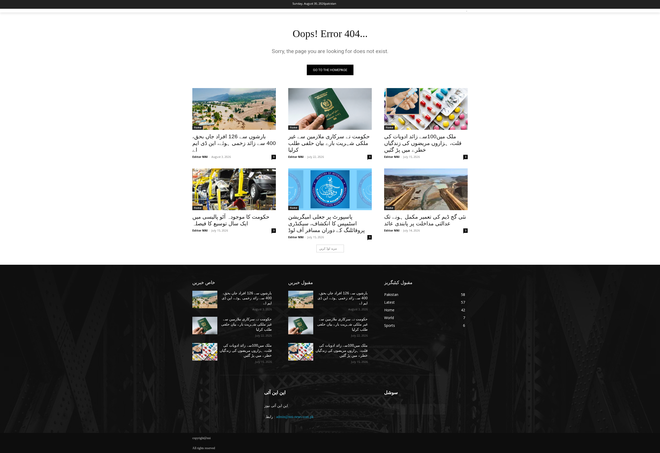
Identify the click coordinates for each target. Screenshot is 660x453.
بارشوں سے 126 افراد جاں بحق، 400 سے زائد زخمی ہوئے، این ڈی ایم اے (234, 143)
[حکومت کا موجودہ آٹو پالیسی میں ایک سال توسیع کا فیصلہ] (234, 189)
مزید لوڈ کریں (328, 248)
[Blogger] (389, 409)
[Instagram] (205, 4)
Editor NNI (200, 157)
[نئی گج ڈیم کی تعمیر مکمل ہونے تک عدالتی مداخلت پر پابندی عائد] (426, 189)
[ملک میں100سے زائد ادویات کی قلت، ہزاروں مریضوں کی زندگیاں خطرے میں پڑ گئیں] (426, 109)
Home (197, 127)
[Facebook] (196, 4)
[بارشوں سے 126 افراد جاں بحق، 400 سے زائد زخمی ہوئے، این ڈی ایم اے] (234, 109)
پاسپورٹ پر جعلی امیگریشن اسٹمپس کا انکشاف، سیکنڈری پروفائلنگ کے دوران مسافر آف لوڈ (326, 223)
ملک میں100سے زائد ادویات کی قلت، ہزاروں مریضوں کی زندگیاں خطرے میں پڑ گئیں (422, 143)
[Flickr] (414, 409)
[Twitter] (213, 4)
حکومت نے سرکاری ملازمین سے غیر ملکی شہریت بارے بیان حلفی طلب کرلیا (329, 143)
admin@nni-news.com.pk (295, 417)
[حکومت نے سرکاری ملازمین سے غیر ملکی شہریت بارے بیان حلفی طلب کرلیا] (330, 109)
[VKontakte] (440, 409)
